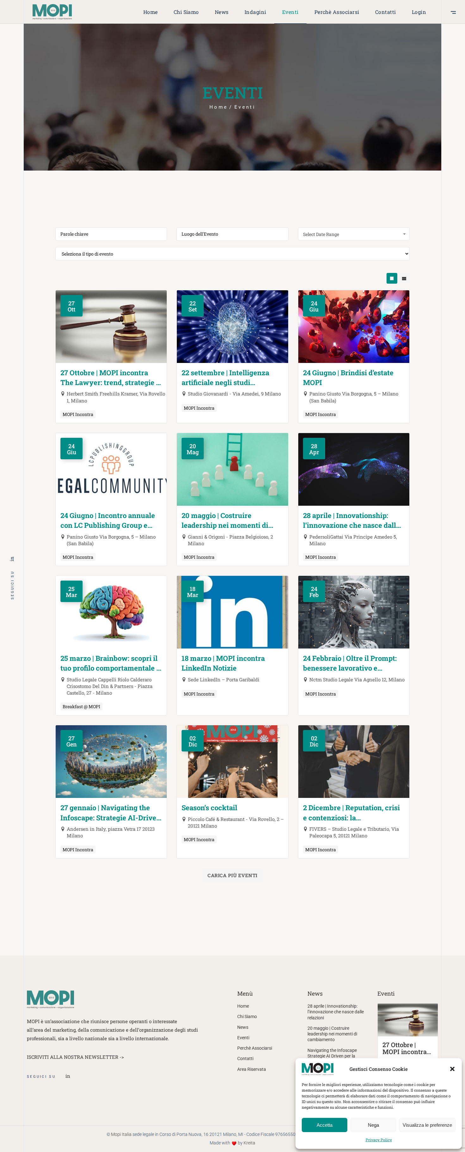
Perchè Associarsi (254, 1048)
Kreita (249, 1142)
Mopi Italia (121, 1134)
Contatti (245, 1058)
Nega (373, 1125)
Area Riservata (251, 1069)
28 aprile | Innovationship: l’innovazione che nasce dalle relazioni (335, 1012)
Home (243, 1006)
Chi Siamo (247, 1016)
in (12, 558)
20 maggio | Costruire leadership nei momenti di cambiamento (332, 1034)
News (242, 1027)
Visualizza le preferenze (427, 1125)
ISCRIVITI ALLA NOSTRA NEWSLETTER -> (75, 1057)
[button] (452, 1069)
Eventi (243, 1037)
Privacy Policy (379, 1139)
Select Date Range (321, 234)
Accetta (324, 1125)
